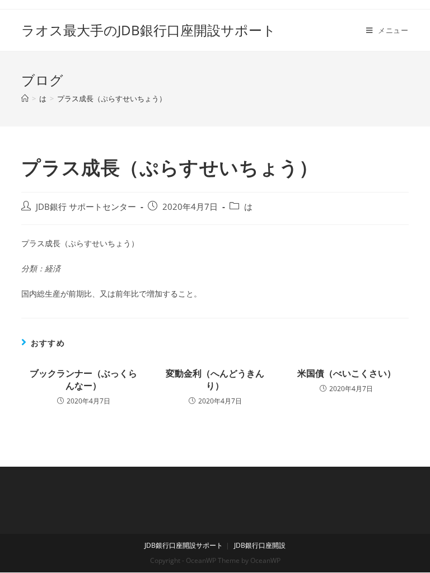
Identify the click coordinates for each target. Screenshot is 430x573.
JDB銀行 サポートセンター (86, 206)
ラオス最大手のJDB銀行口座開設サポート (148, 30)
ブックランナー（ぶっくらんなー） (83, 379)
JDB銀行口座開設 (260, 545)
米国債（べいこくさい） (346, 373)
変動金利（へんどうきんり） (215, 379)
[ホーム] (25, 98)
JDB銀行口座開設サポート (183, 545)
